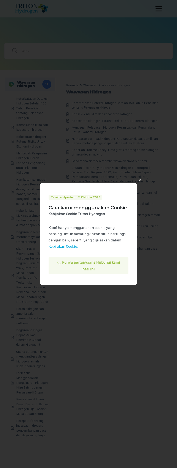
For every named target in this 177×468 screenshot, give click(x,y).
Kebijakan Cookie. (63, 246)
